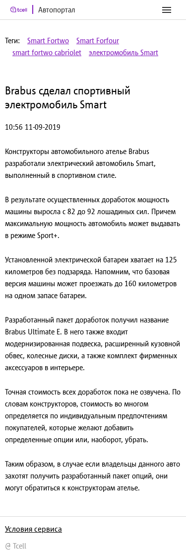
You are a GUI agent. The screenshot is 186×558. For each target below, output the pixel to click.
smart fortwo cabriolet (46, 52)
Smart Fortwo (48, 40)
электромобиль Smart (123, 52)
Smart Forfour (97, 40)
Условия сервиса (33, 529)
